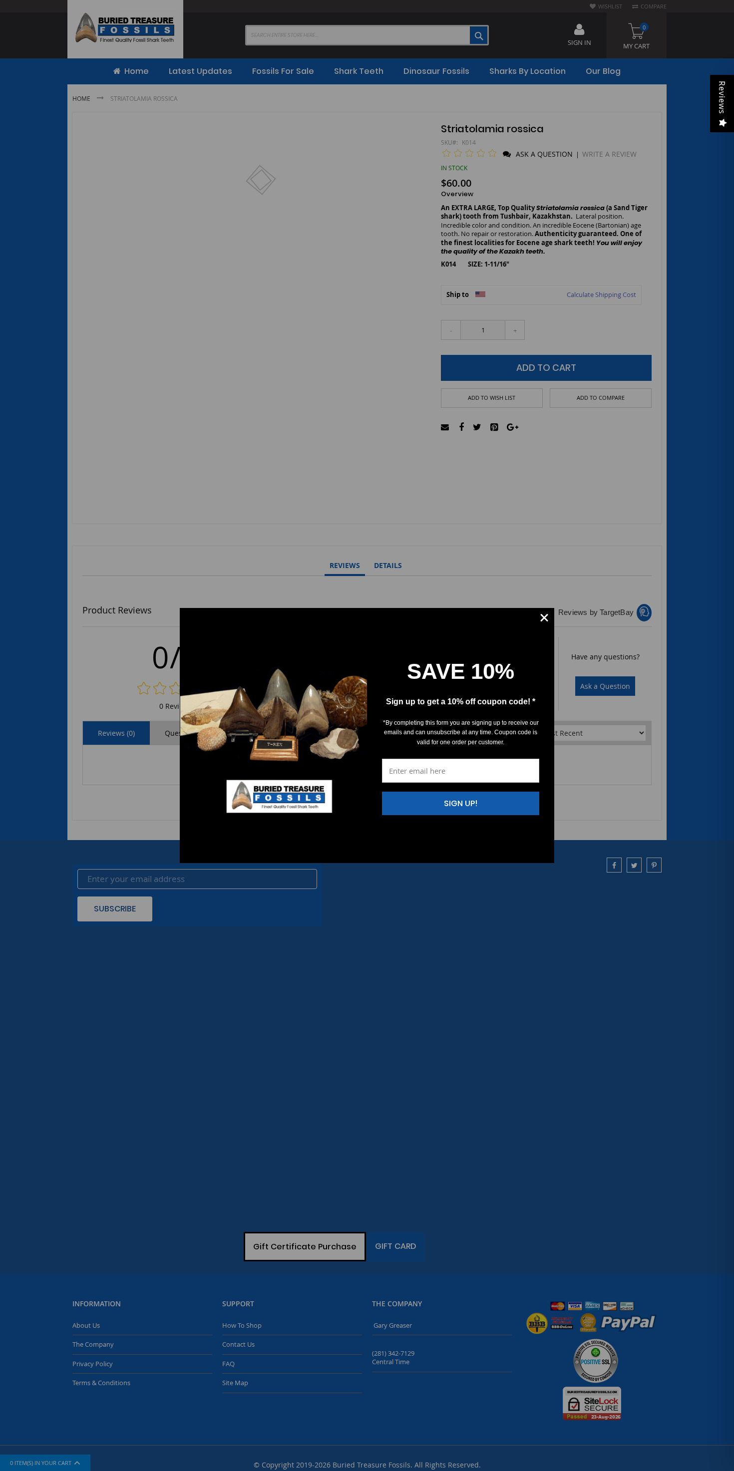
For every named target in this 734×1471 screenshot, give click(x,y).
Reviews (722, 97)
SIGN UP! (461, 803)
